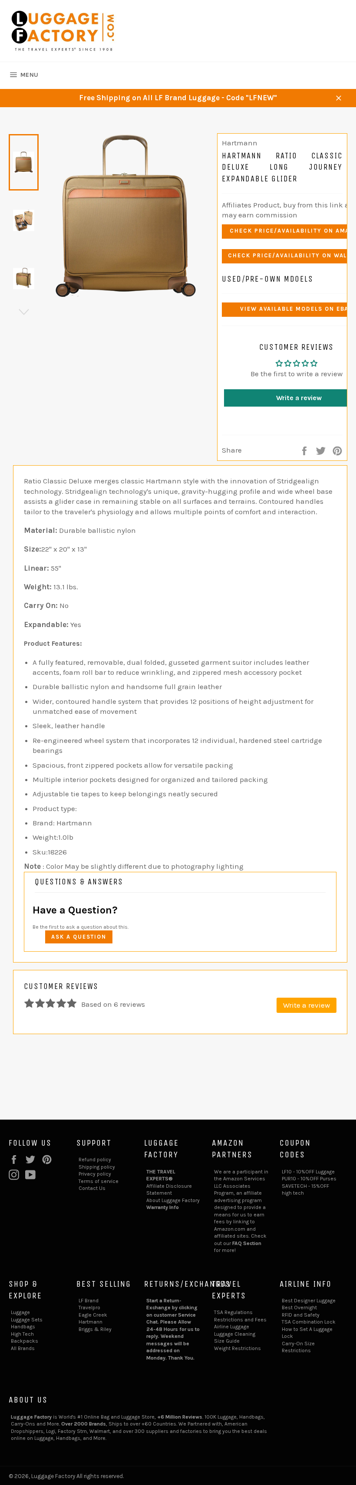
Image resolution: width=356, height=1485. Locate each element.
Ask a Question (78, 936)
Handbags (23, 1327)
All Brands (23, 1348)
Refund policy (95, 1159)
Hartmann (90, 1322)
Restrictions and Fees (240, 1320)
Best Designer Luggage (309, 1301)
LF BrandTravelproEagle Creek (93, 1308)
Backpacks (24, 1341)
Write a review (306, 1005)
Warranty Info (162, 1207)
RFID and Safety (301, 1315)
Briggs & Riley (95, 1329)
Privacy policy (95, 1174)
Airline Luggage (231, 1327)
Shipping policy (97, 1167)
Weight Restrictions (237, 1348)
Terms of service (99, 1181)
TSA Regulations (233, 1312)
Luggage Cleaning (234, 1334)
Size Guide (227, 1341)
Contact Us (92, 1188)
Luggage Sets (27, 1320)
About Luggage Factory (173, 1200)
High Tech (22, 1334)
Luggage (20, 1312)
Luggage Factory (53, 1476)
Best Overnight (299, 1307)
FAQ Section (246, 1243)
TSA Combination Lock (309, 1322)
